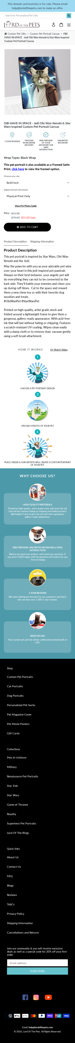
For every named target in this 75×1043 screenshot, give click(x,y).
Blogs (10, 885)
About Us (13, 857)
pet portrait (39, 388)
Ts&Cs (10, 904)
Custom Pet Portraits (20, 676)
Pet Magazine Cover (19, 714)
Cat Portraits (15, 686)
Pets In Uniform (16, 757)
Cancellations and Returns (23, 932)
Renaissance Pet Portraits (22, 776)
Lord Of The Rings (18, 832)
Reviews (12, 894)
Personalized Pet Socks (21, 705)
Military (12, 766)
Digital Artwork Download (16, 189)
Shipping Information (42, 241)
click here (18, 169)
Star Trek (12, 785)
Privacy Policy (15, 913)
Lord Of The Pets (31, 1031)
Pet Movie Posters (18, 723)
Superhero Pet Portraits (21, 823)
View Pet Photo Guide (26, 205)
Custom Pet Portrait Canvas (45, 33)
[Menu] (69, 24)
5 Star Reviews (12, 141)
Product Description (15, 241)
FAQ (10, 876)
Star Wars (13, 795)
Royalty (11, 814)
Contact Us (14, 866)
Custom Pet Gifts (16, 33)
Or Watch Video (59, 349)
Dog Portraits (15, 695)
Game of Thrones (17, 804)
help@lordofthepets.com (41, 1027)
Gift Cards (13, 733)
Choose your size (11, 176)
